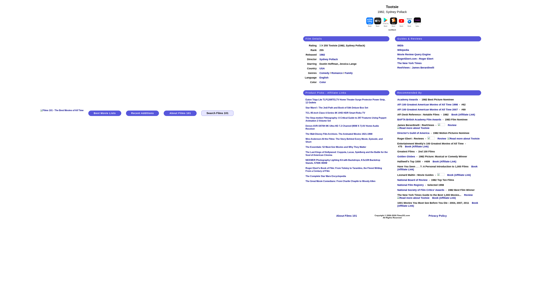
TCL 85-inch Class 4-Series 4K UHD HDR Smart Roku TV (335, 113)
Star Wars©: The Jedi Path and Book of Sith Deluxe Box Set (337, 108)
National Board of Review (412, 180)
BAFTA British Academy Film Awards (419, 119)
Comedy (324, 73)
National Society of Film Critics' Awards (420, 190)
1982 (322, 54)
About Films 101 (180, 113)
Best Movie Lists (105, 113)
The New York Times (409, 63)
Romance (337, 73)
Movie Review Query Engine (414, 54)
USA (322, 68)
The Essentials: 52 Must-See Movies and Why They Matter (336, 147)
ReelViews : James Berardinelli (415, 67)
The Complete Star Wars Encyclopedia (326, 176)
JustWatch (392, 30)
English (323, 77)
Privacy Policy (438, 215)
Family (349, 73)
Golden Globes (406, 156)
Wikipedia (403, 50)
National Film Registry (410, 185)
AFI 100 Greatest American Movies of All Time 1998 (427, 104)
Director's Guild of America (413, 133)
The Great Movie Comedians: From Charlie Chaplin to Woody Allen (340, 181)
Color (322, 82)
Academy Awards (407, 99)
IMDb (400, 45)
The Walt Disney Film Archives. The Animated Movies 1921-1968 (339, 134)
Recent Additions (142, 113)
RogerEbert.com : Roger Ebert (415, 58)
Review (453, 125)
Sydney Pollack (328, 59)
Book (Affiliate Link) (463, 114)
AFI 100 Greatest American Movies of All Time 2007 (427, 109)
